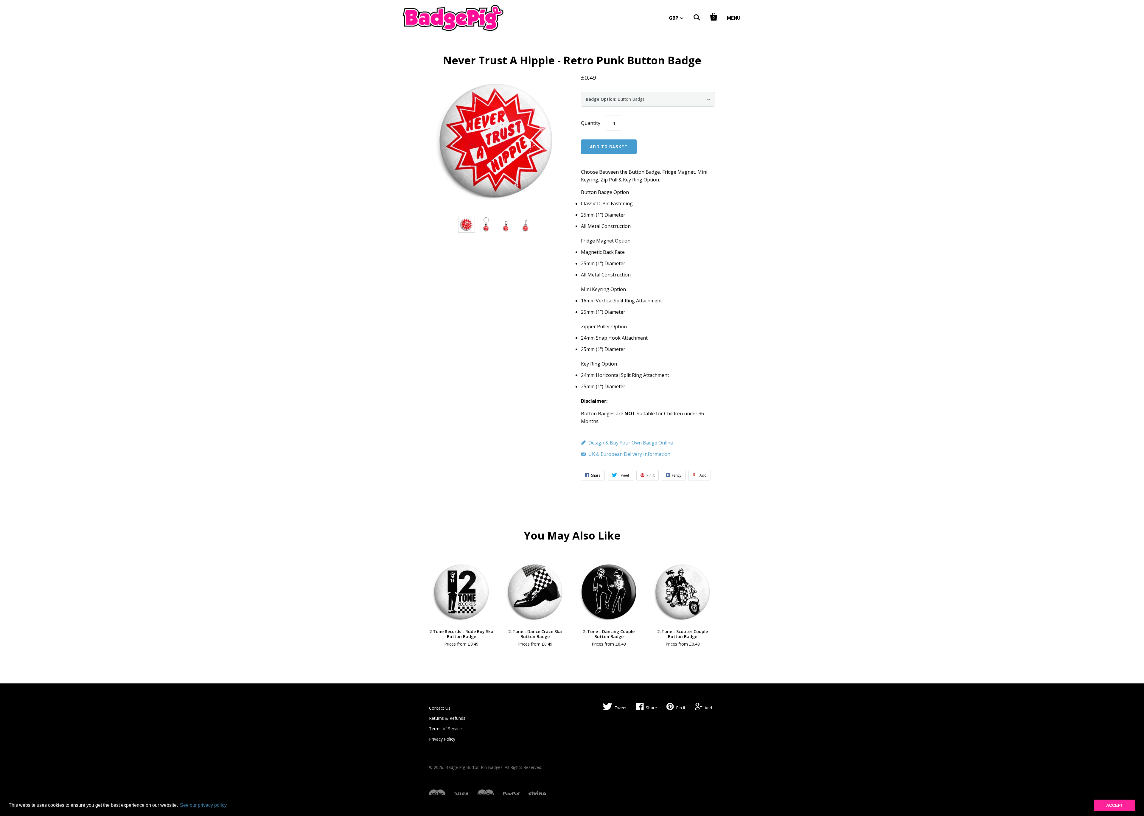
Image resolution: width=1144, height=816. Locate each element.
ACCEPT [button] (1114, 805)
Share (651, 708)
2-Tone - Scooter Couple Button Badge (682, 634)
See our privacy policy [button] (203, 805)
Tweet (621, 708)
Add (708, 708)
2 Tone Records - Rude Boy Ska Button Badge (461, 634)
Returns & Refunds (447, 718)
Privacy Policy (442, 739)
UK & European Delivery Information (629, 454)
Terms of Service (445, 728)
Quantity (590, 123)
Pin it (681, 708)
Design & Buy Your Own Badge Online (630, 442)
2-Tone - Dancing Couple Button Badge (609, 634)
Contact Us (439, 708)
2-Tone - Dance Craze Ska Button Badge (535, 634)
